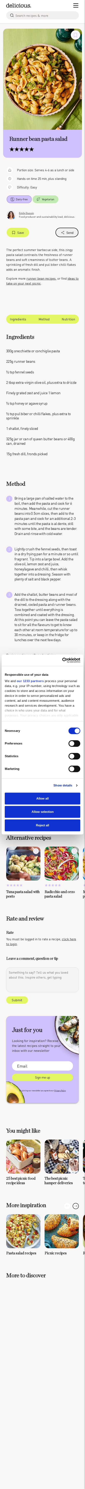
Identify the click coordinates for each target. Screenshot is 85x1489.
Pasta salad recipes (21, 1253)
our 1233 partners (30, 681)
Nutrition (68, 319)
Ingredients (18, 319)
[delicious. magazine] (18, 5)
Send (69, 232)
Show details (62, 785)
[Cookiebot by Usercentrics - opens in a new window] (62, 660)
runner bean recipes (41, 278)
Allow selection (43, 811)
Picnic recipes (56, 1253)
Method (44, 319)
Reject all (42, 825)
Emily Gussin (26, 213)
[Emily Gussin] (11, 214)
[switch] (74, 743)
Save (20, 232)
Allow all (42, 798)
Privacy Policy (60, 1090)
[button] (76, 1206)
